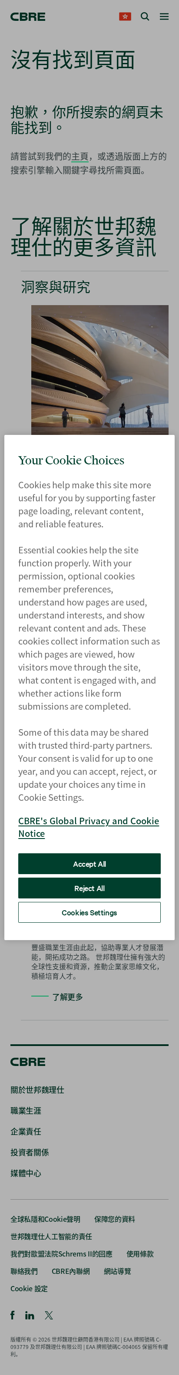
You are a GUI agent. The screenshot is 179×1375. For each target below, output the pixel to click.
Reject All (89, 888)
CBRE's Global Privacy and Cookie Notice (88, 826)
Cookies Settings (89, 912)
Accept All (89, 863)
